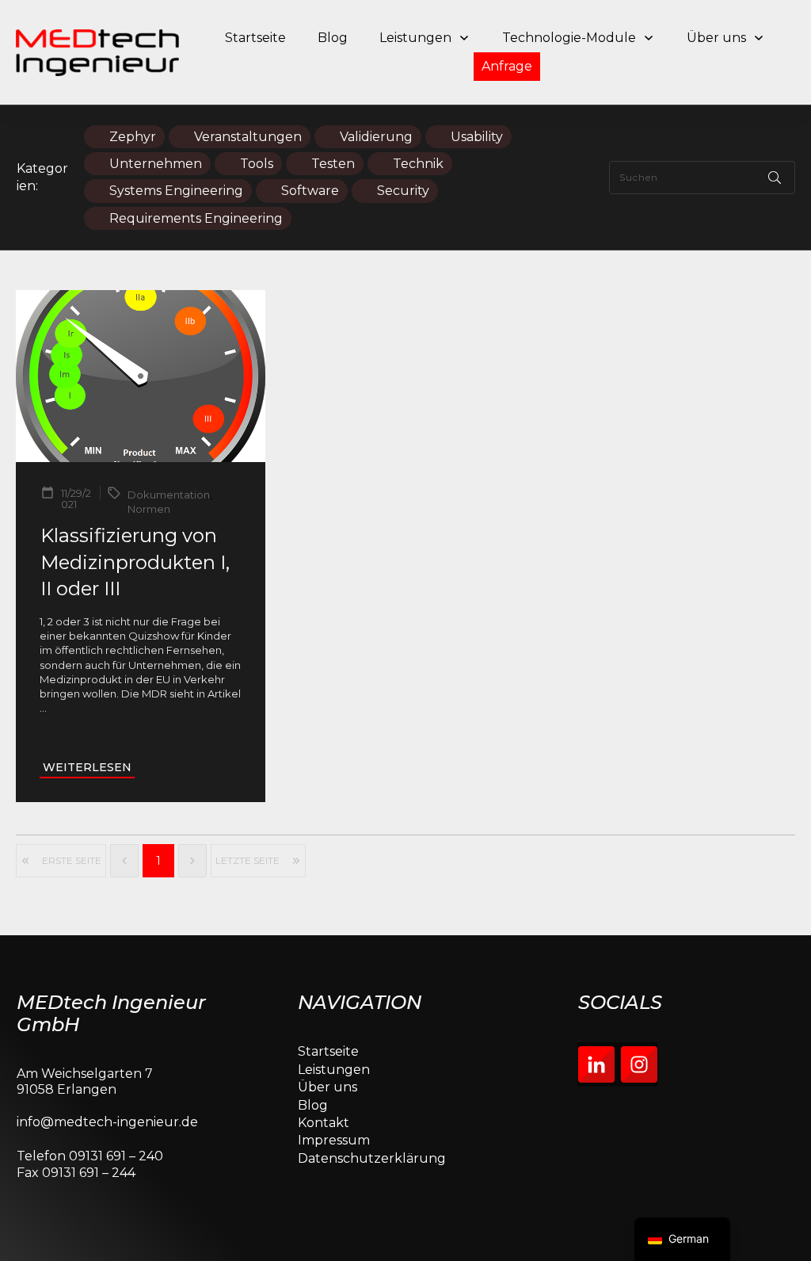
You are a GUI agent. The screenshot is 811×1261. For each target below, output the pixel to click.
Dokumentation (169, 494)
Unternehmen (155, 163)
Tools (256, 163)
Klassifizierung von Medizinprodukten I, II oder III (135, 562)
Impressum (334, 1140)
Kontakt (323, 1122)
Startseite (328, 1051)
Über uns (327, 1087)
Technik (418, 163)
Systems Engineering (176, 190)
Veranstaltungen (248, 136)
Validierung (376, 136)
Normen (149, 508)
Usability (477, 136)
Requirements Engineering (196, 218)
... (43, 707)
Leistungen (334, 1069)
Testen (333, 163)
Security (403, 190)
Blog (313, 1105)
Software (310, 190)
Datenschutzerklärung (372, 1158)
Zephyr (132, 136)
